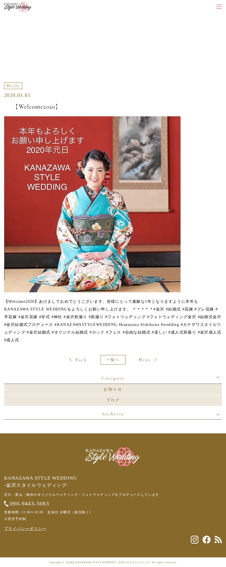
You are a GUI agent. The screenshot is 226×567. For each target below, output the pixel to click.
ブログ (113, 400)
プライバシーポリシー (25, 529)
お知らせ (113, 389)
